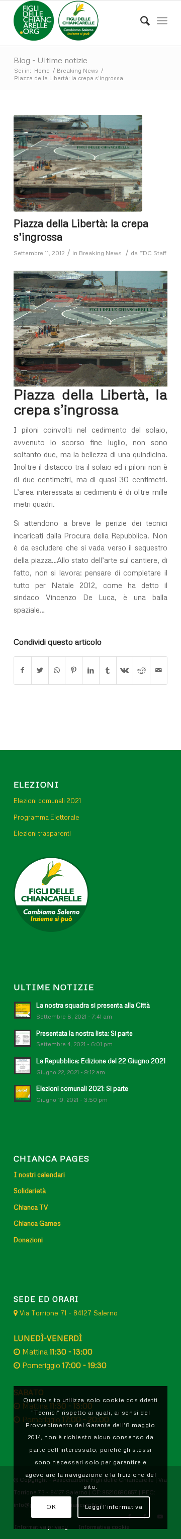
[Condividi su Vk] (125, 670)
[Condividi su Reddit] (141, 670)
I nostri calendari (39, 1175)
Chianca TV (31, 1207)
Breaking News (100, 253)
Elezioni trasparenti (42, 833)
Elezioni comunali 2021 (47, 801)
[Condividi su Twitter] (40, 670)
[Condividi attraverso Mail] (158, 670)
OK (51, 1506)
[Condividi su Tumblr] (108, 670)
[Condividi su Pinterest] (73, 670)
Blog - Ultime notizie (50, 60)
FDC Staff (152, 253)
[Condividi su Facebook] (22, 670)
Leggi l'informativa (113, 1506)
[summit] (78, 163)
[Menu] (162, 21)
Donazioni (28, 1240)
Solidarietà (30, 1191)
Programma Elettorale (46, 817)
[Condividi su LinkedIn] (90, 670)
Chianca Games (37, 1223)
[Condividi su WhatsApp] (57, 670)
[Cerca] (140, 21)
